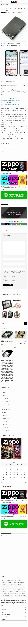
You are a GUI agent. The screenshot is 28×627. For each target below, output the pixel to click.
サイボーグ (22, 587)
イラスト (6, 404)
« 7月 (2, 482)
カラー (16, 587)
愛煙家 (7, 595)
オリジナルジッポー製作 (16, 584)
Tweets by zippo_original (6, 535)
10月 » (25, 482)
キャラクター (7, 401)
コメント (5, 240)
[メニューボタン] (1, 1)
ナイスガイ (10, 591)
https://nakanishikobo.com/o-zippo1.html (10, 104)
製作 (20, 595)
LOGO (8, 580)
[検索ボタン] (26, 1)
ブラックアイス (5, 593)
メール (4, 261)
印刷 (5, 421)
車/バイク (6, 430)
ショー (9, 589)
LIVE (3, 580)
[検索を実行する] (25, 323)
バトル (16, 591)
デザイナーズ (7, 409)
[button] (3, 224)
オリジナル (21, 582)
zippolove (4, 582)
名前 (4, 256)
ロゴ (3, 12)
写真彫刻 (6, 418)
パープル (22, 591)
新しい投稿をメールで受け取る (9, 280)
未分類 (5, 427)
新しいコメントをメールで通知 (9, 276)
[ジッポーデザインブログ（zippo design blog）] (14, 1)
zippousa (10, 582)
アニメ (5, 398)
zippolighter (20, 580)
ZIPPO (13, 580)
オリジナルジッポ (5, 584)
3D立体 (5, 392)
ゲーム (5, 406)
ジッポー (20, 589)
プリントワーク (13, 593)
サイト (4, 266)
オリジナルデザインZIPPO (7, 587)
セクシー (4, 591)
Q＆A (5, 395)
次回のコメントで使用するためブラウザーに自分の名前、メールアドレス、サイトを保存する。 (14, 272)
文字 (6, 12)
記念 (24, 595)
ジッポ (15, 589)
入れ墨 (5, 412)
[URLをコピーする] (25, 224)
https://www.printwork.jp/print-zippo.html (10, 100)
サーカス (4, 589)
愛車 (12, 595)
